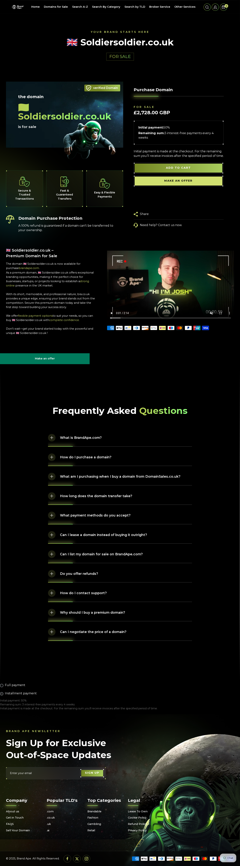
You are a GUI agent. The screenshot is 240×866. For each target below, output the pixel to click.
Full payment (15, 685)
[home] (17, 7)
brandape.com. (29, 268)
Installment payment (21, 693)
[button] (207, 7)
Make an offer (44, 360)
